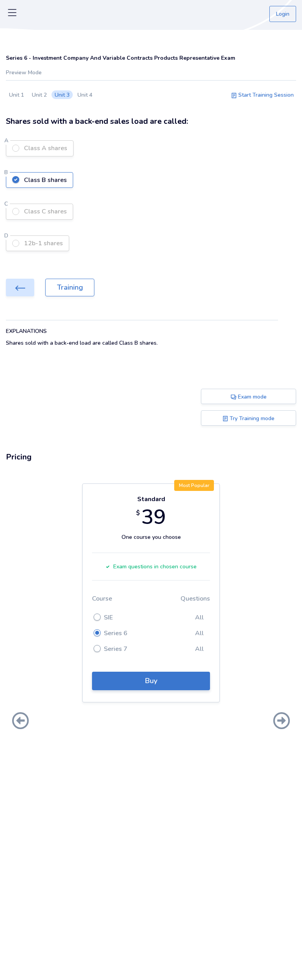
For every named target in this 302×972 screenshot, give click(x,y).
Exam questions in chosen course (155, 566)
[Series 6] (20, 287)
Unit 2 (39, 95)
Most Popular (194, 485)
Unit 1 (16, 95)
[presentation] (20, 722)
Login (282, 14)
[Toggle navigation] (12, 14)
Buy (151, 680)
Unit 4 (84, 95)
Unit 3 (62, 95)
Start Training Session (265, 95)
